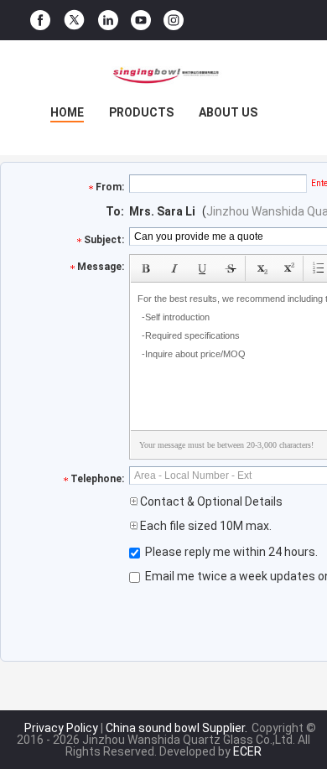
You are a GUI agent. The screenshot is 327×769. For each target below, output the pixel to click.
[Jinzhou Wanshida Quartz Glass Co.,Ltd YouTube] (141, 20)
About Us (228, 112)
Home (67, 112)
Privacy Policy (61, 728)
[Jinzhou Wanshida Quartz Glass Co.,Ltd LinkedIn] (108, 20)
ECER (247, 751)
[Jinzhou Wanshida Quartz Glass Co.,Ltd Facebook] (40, 20)
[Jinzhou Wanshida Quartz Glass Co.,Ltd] (163, 74)
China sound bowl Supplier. (178, 728)
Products (141, 112)
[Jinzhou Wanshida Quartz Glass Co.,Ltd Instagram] (173, 20)
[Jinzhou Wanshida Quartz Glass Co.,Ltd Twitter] (74, 20)
